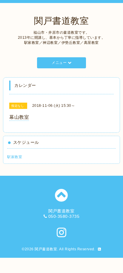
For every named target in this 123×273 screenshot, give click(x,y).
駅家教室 (14, 157)
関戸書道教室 (61, 21)
